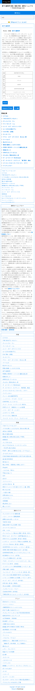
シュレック (6, 674)
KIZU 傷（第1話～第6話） (10, 583)
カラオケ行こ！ (7, 498)
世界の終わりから (8, 495)
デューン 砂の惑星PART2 (10, 396)
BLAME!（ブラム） (8, 621)
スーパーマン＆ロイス (9, 527)
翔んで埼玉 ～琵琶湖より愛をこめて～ (14, 464)
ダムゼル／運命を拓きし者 (11, 155)
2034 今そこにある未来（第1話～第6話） (15, 539)
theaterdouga (20, 689)
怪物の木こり (7, 150)
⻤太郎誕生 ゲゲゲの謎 (9, 629)
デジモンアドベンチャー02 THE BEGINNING (16, 613)
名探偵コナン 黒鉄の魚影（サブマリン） (15, 640)
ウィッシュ (6, 635)
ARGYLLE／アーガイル (10, 152)
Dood (5, 103)
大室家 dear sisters (9, 624)
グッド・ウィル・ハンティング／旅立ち (14, 404)
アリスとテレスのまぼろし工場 (12, 682)
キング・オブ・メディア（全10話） (13, 580)
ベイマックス (6, 663)
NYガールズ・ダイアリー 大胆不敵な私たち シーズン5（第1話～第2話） (17, 536)
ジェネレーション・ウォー (10, 589)
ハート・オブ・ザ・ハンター (11, 410)
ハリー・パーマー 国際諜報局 (11, 516)
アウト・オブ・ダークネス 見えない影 (15, 137)
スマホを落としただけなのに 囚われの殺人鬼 (15, 177)
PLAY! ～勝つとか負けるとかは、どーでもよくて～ (17, 451)
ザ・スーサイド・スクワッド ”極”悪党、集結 (17, 160)
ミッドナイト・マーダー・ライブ (12, 399)
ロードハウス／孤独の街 (10, 415)
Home (5, 31)
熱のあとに (6, 462)
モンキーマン (7, 134)
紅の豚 (5, 654)
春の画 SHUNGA (8, 459)
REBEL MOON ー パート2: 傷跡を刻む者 (15, 147)
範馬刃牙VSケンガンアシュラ (11, 615)
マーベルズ (6, 139)
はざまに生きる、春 (8, 484)
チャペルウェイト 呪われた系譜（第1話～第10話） (16, 533)
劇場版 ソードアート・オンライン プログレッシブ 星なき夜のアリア (17, 666)
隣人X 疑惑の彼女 (7, 181)
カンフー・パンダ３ (8, 677)
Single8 (5, 467)
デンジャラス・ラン (9, 121)
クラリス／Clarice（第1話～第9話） (13, 544)
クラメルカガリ (7, 632)
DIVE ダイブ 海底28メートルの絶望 (14, 407)
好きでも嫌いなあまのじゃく (11, 610)
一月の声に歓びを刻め (9, 448)
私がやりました (7, 142)
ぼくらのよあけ (7, 668)
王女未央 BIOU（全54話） (11, 591)
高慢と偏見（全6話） (9, 569)
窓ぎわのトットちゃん (8, 183)
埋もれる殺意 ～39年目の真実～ (12, 586)
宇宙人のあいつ (7, 473)
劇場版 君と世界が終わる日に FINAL (13, 185)
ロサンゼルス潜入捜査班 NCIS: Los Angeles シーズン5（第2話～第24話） (17, 575)
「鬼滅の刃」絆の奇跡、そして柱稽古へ (14, 643)
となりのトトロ (7, 660)
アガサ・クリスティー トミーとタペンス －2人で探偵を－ (17, 561)
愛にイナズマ (6, 506)
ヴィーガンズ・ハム (9, 124)
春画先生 (4, 194)
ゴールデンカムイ (8, 453)
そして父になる (6, 196)
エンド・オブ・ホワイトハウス (12, 126)
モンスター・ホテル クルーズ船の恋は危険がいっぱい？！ (17, 679)
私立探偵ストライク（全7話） (11, 555)
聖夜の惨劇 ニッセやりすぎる (12, 144)
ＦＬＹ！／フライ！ (8, 200)
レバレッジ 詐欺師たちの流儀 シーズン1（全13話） (17, 578)
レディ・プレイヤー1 (9, 649)
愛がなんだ (6, 646)
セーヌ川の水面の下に (9, 129)
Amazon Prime (7, 108)
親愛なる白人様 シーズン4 (10, 519)
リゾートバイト (7, 481)
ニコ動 (17, 108)
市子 (4, 476)
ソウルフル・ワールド (9, 638)
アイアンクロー (7, 165)
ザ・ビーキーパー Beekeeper (12, 157)
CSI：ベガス (6, 530)
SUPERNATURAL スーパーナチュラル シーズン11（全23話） (17, 553)
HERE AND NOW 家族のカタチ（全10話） (15, 550)
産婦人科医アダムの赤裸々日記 (12, 525)
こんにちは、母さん (8, 470)
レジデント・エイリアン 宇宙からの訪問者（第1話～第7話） (17, 541)
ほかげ (5, 478)
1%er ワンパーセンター (9, 171)
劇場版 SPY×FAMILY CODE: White (13, 627)
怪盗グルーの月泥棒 (8, 652)
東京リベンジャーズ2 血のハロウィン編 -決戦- (16, 487)
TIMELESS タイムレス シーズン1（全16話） (16, 594)
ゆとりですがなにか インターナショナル (14, 198)
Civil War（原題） (8, 131)
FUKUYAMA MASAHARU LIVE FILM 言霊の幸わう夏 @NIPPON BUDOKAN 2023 (17, 456)
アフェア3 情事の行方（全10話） (13, 558)
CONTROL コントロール (10, 401)
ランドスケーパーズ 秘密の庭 (11, 513)
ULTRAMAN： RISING (10, 618)
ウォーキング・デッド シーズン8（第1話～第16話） (17, 572)
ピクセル (5, 116)
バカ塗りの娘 (6, 492)
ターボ (5, 671)
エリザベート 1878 (8, 413)
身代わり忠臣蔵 (6, 179)
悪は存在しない (7, 503)
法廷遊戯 (5, 501)
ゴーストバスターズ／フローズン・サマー (15, 163)
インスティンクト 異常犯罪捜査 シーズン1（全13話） (17, 566)
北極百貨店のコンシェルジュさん (12, 607)
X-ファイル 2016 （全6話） (11, 564)
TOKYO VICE (7, 522)
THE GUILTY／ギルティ (10, 118)
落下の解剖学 (6, 26)
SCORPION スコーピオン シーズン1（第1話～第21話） (17, 547)
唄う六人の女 (6, 489)
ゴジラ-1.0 (6, 657)
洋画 (9, 31)
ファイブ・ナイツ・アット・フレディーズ (15, 418)
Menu (18, 13)
